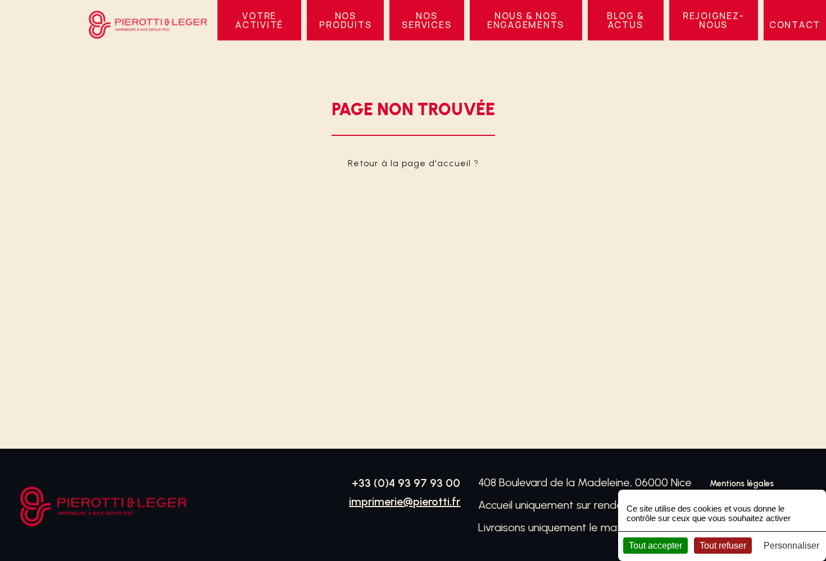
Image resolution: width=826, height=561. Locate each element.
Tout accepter (655, 545)
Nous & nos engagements (525, 20)
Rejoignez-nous (714, 20)
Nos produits (345, 20)
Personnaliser (791, 545)
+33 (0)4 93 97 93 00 (406, 483)
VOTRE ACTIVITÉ (259, 20)
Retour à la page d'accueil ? (413, 163)
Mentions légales (742, 483)
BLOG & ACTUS (626, 20)
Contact (794, 25)
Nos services (426, 20)
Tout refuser (723, 545)
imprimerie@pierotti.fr (404, 501)
